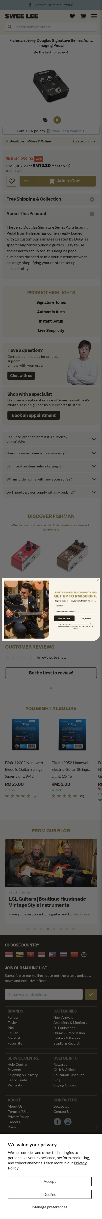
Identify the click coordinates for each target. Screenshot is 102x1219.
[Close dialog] (98, 580)
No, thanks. (87, 618)
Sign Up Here (64, 618)
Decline (49, 1194)
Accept (50, 1181)
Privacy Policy (85, 626)
